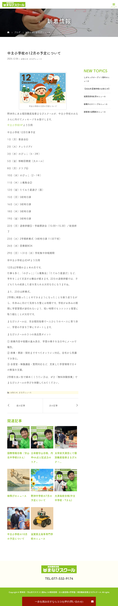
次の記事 (53, 406)
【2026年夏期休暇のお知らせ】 (97, 89)
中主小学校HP (15, 125)
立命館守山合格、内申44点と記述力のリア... (42, 457)
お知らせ (24, 59)
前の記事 (20, 406)
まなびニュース (35, 59)
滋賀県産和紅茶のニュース (95, 96)
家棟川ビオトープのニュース (96, 104)
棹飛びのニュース (17, 496)
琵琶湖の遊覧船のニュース (95, 112)
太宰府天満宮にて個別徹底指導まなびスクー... (66, 457)
